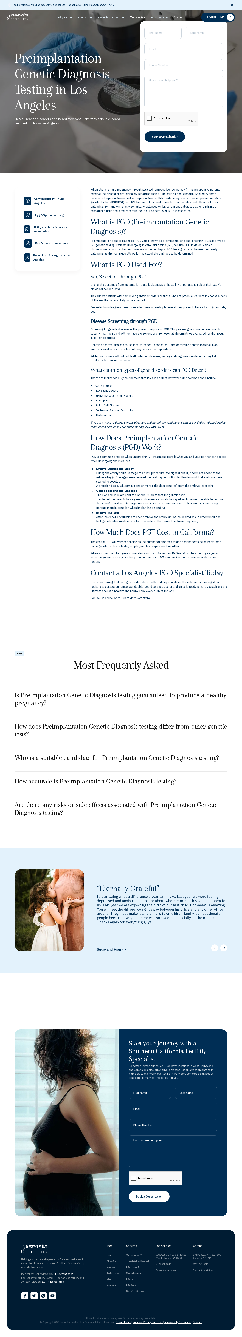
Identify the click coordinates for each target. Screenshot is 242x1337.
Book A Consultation (166, 1270)
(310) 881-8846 (163, 1264)
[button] (65, 17)
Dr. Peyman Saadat (64, 1274)
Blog (109, 1279)
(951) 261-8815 (200, 1264)
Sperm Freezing (133, 1273)
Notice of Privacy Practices (148, 1322)
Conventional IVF (134, 1254)
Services (111, 1266)
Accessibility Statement (177, 1322)
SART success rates (53, 1281)
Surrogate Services (135, 1291)
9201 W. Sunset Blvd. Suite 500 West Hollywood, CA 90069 (171, 1256)
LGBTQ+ (130, 1279)
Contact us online (102, 598)
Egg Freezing (132, 1266)
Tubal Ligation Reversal (137, 1260)
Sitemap (197, 1322)
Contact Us (112, 1285)
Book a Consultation (203, 1270)
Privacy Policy (123, 1322)
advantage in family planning (154, 307)
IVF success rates (179, 211)
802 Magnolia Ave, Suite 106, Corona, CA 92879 (88, 5)
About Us (111, 1260)
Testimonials (113, 1273)
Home (109, 1254)
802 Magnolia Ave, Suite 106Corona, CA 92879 (207, 1256)
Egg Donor (131, 1285)
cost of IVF (157, 557)
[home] (31, 17)
